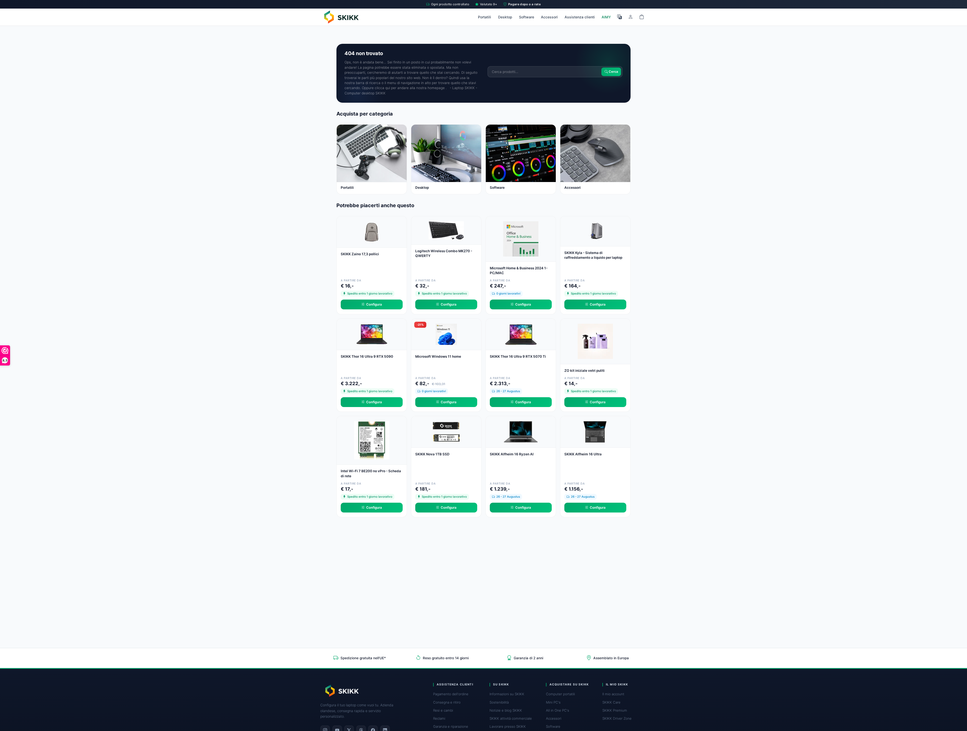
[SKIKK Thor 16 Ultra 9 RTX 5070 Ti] (520, 334)
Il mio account (613, 694)
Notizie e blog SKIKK (506, 710)
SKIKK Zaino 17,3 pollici (360, 254)
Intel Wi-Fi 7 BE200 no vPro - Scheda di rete (371, 473)
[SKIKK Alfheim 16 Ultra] (595, 431)
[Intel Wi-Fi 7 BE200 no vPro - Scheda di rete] (371, 440)
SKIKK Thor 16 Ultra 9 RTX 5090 (367, 356)
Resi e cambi (443, 710)
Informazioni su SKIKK (507, 694)
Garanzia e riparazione (450, 726)
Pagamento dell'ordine (450, 694)
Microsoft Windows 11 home (438, 356)
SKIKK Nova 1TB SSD (432, 454)
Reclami (439, 718)
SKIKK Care (611, 702)
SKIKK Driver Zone (617, 718)
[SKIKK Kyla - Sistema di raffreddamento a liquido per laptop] (595, 231)
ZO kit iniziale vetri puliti (584, 371)
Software (526, 17)
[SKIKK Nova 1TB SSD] (446, 431)
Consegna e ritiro (447, 702)
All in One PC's (557, 710)
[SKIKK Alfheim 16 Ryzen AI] (520, 431)
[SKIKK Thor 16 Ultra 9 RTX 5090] (371, 334)
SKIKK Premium (614, 710)
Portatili (484, 17)
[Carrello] (642, 17)
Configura (374, 304)
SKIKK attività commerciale (511, 718)
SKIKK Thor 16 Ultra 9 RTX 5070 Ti (518, 356)
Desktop (505, 17)
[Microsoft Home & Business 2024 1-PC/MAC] (520, 238)
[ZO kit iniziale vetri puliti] (595, 341)
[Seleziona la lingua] (619, 17)
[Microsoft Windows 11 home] (446, 334)
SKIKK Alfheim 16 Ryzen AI (512, 454)
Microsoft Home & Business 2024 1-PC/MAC (518, 270)
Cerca (613, 72)
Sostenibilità (499, 702)
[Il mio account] (631, 17)
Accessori (549, 17)
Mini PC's (553, 702)
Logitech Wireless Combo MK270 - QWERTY (443, 253)
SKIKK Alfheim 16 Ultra (583, 454)
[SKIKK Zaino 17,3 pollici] (371, 231)
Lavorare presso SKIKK (508, 726)
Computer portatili (560, 694)
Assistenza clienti (580, 17)
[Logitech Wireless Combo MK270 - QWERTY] (446, 230)
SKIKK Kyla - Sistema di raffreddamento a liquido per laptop (593, 255)
